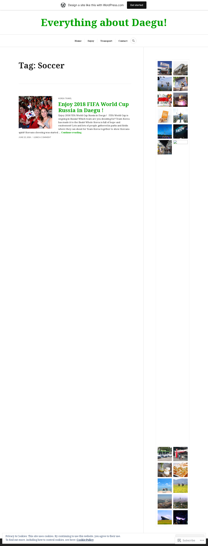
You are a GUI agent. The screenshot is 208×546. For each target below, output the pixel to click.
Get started (136, 5)
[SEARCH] (133, 41)
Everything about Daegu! (104, 22)
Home (78, 40)
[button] (165, 68)
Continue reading (71, 132)
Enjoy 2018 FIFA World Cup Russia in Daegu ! (93, 107)
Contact (122, 40)
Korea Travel (65, 98)
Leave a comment (42, 137)
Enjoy (91, 40)
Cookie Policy (85, 540)
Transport (106, 40)
